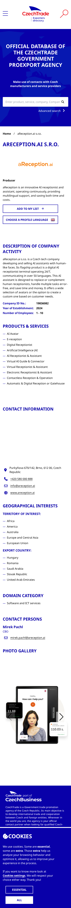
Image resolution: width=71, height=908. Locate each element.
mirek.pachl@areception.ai (27, 638)
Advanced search (49, 111)
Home (7, 134)
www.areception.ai (22, 493)
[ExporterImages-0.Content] (35, 715)
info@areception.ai (22, 486)
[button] (61, 717)
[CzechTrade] (35, 14)
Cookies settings (14, 875)
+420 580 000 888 (21, 479)
